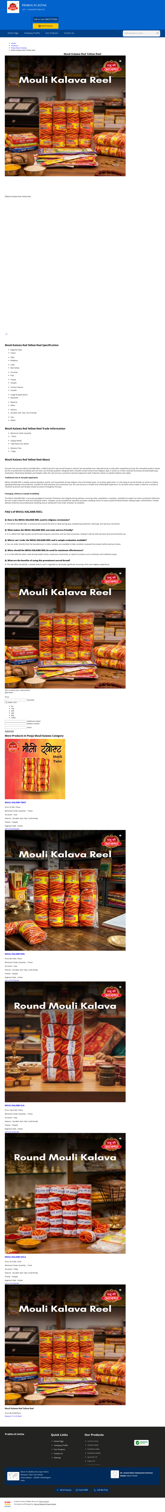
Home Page (13, 33)
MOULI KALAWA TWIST (15, 802)
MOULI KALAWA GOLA (15, 1257)
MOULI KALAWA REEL (15, 954)
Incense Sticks (92, 1441)
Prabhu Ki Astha (34, 7)
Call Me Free (102, 1490)
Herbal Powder (93, 1445)
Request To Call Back (13, 1416)
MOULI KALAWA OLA (14, 1105)
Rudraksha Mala (93, 1449)
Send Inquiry (47, 26)
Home (13, 43)
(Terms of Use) (44, 1501)
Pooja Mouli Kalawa (19, 48)
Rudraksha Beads (93, 1453)
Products (14, 45)
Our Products (52, 33)
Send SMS (83, 1490)
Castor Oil (91, 1461)
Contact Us (69, 33)
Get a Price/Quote (12, 829)
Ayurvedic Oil (92, 1457)
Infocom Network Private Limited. (45, 1504)
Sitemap (57, 1457)
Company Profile (32, 33)
